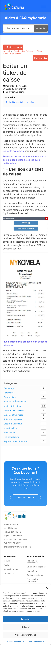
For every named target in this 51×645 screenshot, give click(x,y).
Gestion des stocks (35, 575)
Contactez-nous (11, 569)
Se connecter (9, 573)
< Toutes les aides (13, 47)
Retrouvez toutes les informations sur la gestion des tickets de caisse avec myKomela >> (24, 160)
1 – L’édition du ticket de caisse (20, 102)
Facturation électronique (32, 561)
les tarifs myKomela (13, 151)
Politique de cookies (14, 641)
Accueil (7, 560)
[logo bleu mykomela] (15, 516)
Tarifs (6, 565)
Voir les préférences (25, 634)
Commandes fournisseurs (32, 580)
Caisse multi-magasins (36, 566)
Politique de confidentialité (33, 641)
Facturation (32, 571)
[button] (46, 587)
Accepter (25, 619)
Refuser (26, 627)
